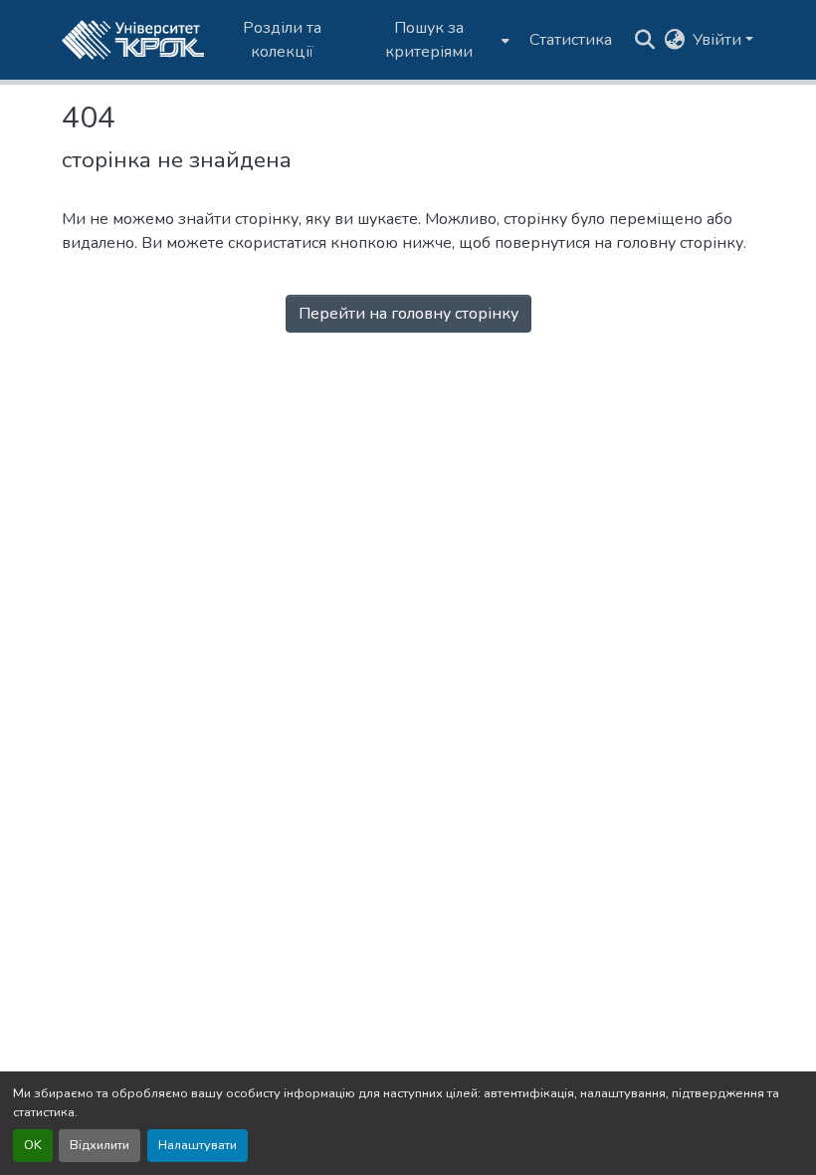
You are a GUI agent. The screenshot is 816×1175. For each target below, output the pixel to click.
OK (33, 1145)
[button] (133, 40)
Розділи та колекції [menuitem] (282, 40)
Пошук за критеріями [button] (429, 40)
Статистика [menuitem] (570, 40)
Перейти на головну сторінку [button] (408, 314)
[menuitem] (435, 40)
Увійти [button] (719, 40)
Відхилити (99, 1145)
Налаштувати (197, 1145)
